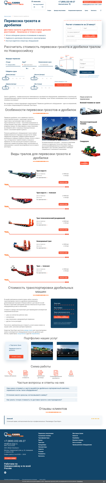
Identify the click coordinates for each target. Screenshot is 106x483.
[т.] (34, 85)
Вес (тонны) (38, 84)
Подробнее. (80, 481)
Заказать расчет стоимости (92, 2)
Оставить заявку (16, 356)
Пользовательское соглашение (29, 479)
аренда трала (28, 330)
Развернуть (84, 163)
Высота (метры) (39, 74)
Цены (86, 10)
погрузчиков (21, 333)
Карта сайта (42, 479)
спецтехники (35, 333)
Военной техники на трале (90, 103)
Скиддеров (84, 141)
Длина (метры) (10, 74)
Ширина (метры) (11, 84)
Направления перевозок (75, 10)
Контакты (93, 10)
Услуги (49, 10)
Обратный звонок (63, 4)
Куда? (24, 62)
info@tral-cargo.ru (10, 444)
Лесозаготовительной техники (88, 123)
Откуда (8, 62)
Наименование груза (44, 62)
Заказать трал (63, 182)
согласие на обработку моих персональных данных (62, 323)
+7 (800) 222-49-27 (66, 2)
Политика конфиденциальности (11, 479)
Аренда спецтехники (59, 10)
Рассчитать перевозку (63, 85)
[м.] (5, 76)
